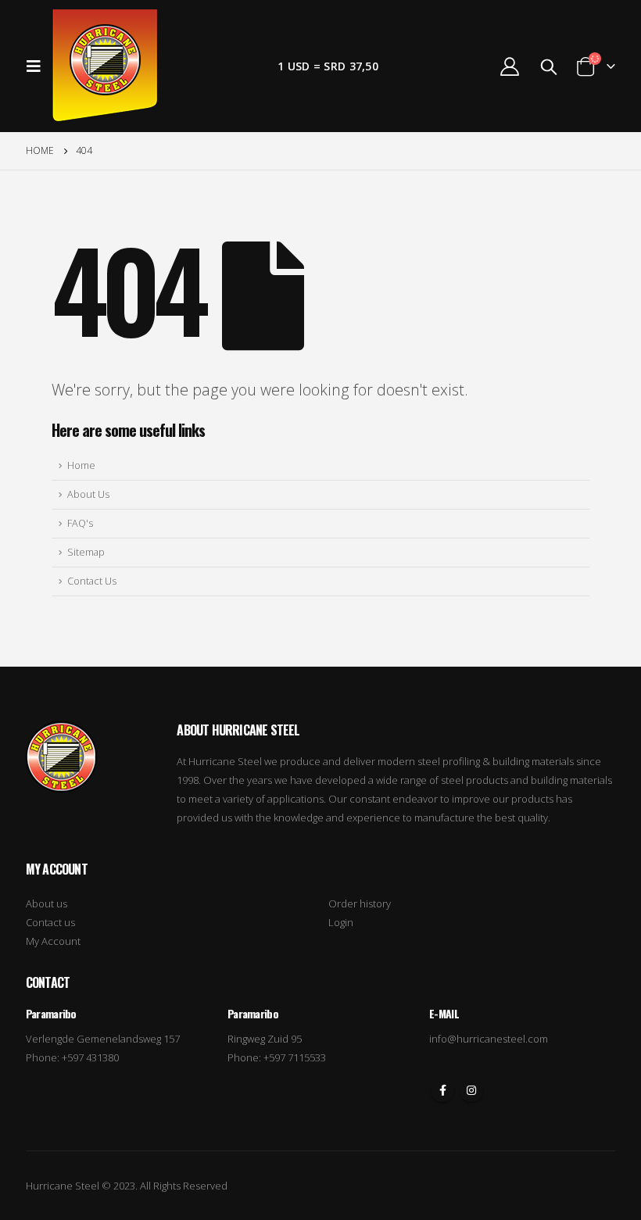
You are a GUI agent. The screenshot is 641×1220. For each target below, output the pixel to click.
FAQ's (80, 523)
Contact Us (91, 581)
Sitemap (86, 552)
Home (81, 465)
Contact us (50, 922)
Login (340, 922)
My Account (53, 941)
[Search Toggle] (548, 66)
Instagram (471, 1090)
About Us (88, 494)
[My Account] (509, 66)
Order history (359, 903)
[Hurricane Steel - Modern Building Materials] (105, 66)
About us (46, 903)
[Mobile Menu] (38, 66)
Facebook (442, 1090)
